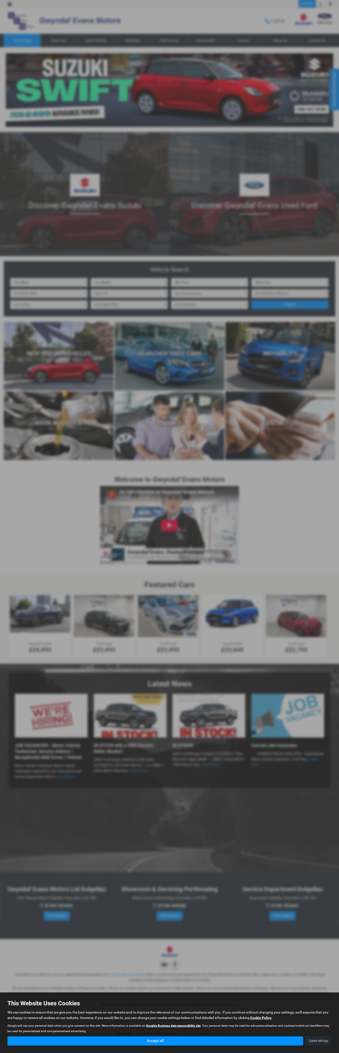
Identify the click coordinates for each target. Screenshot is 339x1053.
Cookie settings (318, 1041)
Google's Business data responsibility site (173, 1025)
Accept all (155, 1040)
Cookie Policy (260, 1018)
